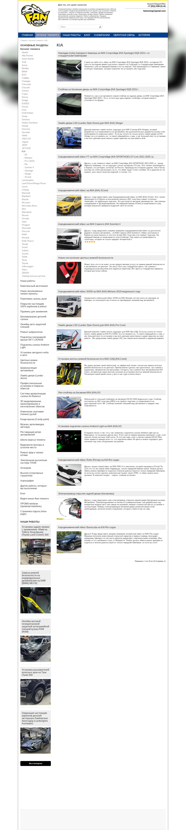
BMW (24, 71)
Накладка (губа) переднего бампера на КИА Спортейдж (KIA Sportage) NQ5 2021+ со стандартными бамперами (104, 54)
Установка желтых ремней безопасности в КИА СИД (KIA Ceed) (92, 359)
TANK (24, 257)
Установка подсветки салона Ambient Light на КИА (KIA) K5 (89, 426)
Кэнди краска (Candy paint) (34, 419)
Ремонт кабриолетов (31, 332)
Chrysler (26, 87)
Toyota (25, 263)
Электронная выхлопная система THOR (33, 461)
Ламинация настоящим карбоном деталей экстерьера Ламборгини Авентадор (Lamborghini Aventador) (35, 718)
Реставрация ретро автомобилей (30, 433)
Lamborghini (27, 180)
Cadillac (25, 78)
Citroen (25, 90)
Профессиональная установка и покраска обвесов (31, 386)
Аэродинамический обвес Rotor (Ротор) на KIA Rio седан (88, 460)
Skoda (25, 244)
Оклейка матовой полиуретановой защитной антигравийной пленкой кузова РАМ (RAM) (35, 626)
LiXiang (25, 189)
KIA (46, 40)
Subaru (25, 250)
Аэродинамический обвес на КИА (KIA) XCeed (83, 190)
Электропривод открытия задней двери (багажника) (86, 493)
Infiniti (24, 135)
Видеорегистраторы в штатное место (32, 446)
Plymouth (26, 228)
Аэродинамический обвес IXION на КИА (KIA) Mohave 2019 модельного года (99, 291)
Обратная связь (124, 35)
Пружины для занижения (33, 311)
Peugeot (26, 225)
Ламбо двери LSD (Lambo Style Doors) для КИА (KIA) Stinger (90, 123)
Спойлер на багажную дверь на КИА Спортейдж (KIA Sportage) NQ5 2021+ (98, 89)
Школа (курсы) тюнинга (32, 440)
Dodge (25, 100)
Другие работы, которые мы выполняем (33, 487)
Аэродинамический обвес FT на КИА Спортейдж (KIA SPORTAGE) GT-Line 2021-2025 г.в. (106, 157)
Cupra (25, 94)
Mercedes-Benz (29, 205)
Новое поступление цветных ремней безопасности (85, 258)
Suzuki (25, 253)
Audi (24, 62)
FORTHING (27, 113)
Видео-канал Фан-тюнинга (34, 498)
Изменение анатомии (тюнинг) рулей (32, 412)
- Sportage (28, 170)
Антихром (25, 468)
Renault (25, 237)
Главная (27, 35)
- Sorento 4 (28, 167)
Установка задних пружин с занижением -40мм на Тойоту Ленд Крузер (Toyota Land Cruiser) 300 (35, 531)
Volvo (24, 269)
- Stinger (27, 174)
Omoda (25, 218)
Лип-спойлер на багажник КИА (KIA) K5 (79, 392)
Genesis (26, 119)
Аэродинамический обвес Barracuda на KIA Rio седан (87, 527)
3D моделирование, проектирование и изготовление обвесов (32, 404)
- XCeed (27, 177)
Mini (24, 209)
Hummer (26, 129)
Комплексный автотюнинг (34, 286)
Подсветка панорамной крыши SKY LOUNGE (33, 338)
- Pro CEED (29, 161)
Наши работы (72, 35)
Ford (24, 110)
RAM (24, 234)
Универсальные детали (33, 276)
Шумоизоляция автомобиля (28, 369)
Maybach (26, 196)
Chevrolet (26, 84)
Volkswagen (27, 266)
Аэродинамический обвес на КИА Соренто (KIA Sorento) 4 (89, 224)
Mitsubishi (26, 212)
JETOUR (26, 148)
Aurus (24, 65)
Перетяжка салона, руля (33, 299)
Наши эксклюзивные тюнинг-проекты (31, 292)
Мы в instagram (35, 763)
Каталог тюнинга (47, 35)
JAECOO (26, 138)
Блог (87, 35)
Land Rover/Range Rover (34, 183)
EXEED (25, 103)
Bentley (25, 68)
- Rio (25, 164)
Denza (25, 97)
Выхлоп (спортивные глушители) (31, 474)
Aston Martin (28, 59)
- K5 (25, 154)
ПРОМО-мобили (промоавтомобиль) (31, 504)
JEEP (24, 145)
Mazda (25, 199)
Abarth (25, 52)
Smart (25, 247)
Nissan (25, 215)
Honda (25, 126)
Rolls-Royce (28, 241)
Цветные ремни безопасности (28, 361)
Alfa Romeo (27, 55)
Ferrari (25, 106)
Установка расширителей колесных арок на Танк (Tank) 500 (35, 672)
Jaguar (25, 142)
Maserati (26, 193)
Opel (24, 221)
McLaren (26, 202)
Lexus (25, 186)
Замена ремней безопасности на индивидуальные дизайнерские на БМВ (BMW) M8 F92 (34, 578)
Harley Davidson (30, 122)
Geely (24, 116)
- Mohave (27, 158)
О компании (102, 35)
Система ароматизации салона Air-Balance (33, 394)
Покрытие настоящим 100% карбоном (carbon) (33, 305)
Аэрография (27, 480)
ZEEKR (25, 273)
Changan (26, 81)
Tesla (24, 260)
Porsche (26, 231)
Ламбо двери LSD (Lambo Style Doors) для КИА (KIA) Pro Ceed (91, 325)
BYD (24, 74)
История (144, 35)
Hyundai (26, 132)
